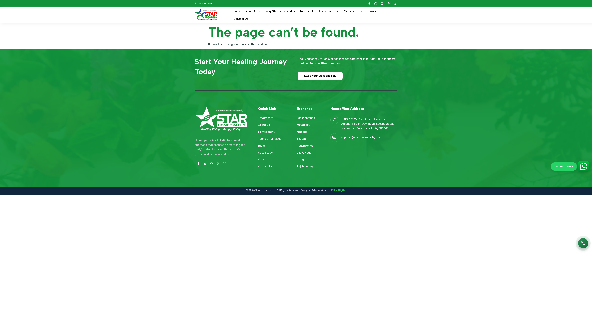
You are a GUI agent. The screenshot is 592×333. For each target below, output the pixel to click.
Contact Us (240, 19)
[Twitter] (395, 3)
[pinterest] (388, 3)
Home (237, 11)
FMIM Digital (338, 190)
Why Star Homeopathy (280, 11)
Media (348, 11)
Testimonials (368, 11)
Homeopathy (327, 11)
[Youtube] (382, 3)
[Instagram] (375, 3)
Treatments (307, 11)
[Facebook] (369, 3)
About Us (251, 11)
